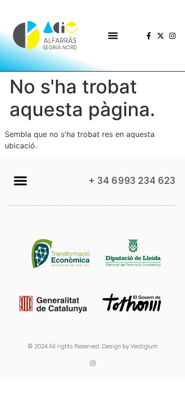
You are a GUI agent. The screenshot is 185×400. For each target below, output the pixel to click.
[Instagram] (172, 35)
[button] (112, 36)
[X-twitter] (160, 35)
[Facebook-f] (148, 35)
